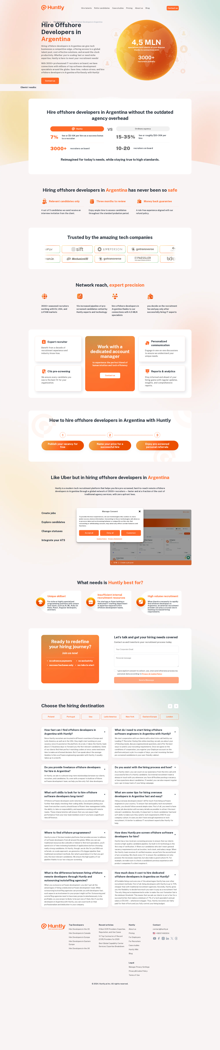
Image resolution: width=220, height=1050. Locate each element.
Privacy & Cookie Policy (152, 674)
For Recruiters (135, 941)
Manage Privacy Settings (139, 967)
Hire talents (86, 8)
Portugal (71, 717)
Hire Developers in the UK (79, 948)
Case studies (118, 8)
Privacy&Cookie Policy (138, 971)
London (169, 717)
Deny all (110, 533)
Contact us (173, 8)
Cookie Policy (102, 539)
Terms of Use (134, 975)
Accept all (89, 533)
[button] (139, 511)
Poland (51, 717)
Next (176, 706)
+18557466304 (162, 933)
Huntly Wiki (133, 949)
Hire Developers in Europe (79, 937)
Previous (170, 706)
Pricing (129, 8)
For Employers (59, 22)
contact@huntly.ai (160, 929)
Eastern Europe (150, 717)
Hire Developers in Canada (79, 933)
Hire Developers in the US (79, 929)
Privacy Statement (115, 539)
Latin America (110, 717)
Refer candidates (102, 8)
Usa (90, 717)
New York (130, 717)
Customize (131, 533)
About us (139, 8)
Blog (148, 8)
